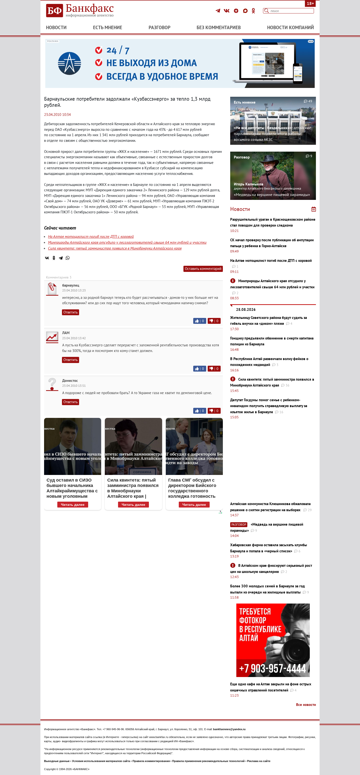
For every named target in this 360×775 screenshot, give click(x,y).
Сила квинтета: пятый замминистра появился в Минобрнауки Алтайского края (114, 248)
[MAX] (246, 10)
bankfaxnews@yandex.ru (229, 729)
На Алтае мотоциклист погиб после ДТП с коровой (91, 236)
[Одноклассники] (253, 10)
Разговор (159, 27)
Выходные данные (57, 761)
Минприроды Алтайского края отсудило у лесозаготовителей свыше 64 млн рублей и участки (127, 242)
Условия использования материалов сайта (101, 761)
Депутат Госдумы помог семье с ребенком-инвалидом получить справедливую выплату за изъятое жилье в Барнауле (268, 406)
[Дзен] (236, 10)
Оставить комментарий (203, 268)
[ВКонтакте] (227, 10)
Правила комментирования (151, 761)
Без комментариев (219, 27)
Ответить (70, 312)
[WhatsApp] (68, 258)
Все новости (306, 704)
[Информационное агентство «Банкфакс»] (87, 10)
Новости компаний (290, 27)
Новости (56, 27)
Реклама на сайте (258, 761)
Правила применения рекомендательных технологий (208, 761)
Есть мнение (107, 27)
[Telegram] (219, 10)
